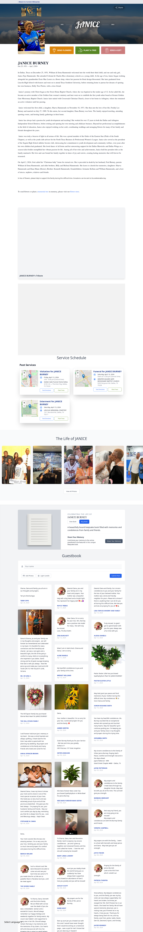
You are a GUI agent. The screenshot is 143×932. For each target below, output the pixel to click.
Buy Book (84, 522)
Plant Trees (61, 390)
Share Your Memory (114, 541)
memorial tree (43, 191)
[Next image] (49, 775)
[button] (29, 376)
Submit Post (115, 576)
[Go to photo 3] (72, 833)
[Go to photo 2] (35, 786)
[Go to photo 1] (34, 786)
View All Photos (71, 491)
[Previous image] (20, 775)
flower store (74, 191)
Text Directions (46, 390)
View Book (72, 522)
